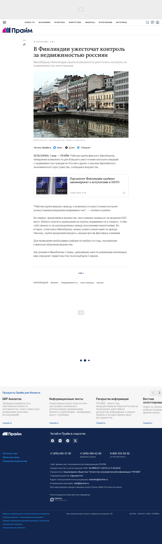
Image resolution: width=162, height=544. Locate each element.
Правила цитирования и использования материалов (26, 514)
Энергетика (75, 22)
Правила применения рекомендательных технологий (26, 521)
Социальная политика (12, 524)
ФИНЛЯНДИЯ (41, 282)
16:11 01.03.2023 (41, 42)
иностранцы (87, 282)
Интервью (121, 22)
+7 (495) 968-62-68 (90, 455)
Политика (59, 22)
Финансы (90, 22)
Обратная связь (11, 457)
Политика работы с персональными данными (23, 517)
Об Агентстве (10, 453)
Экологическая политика (14, 528)
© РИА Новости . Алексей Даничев (49, 140)
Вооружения (105, 22)
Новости (29, 22)
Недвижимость (69, 282)
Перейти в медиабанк (75, 140)
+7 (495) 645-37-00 (60, 453)
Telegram (85, 147)
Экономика (44, 22)
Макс (60, 147)
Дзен (72, 147)
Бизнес (54, 282)
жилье (100, 282)
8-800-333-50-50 (120, 455)
